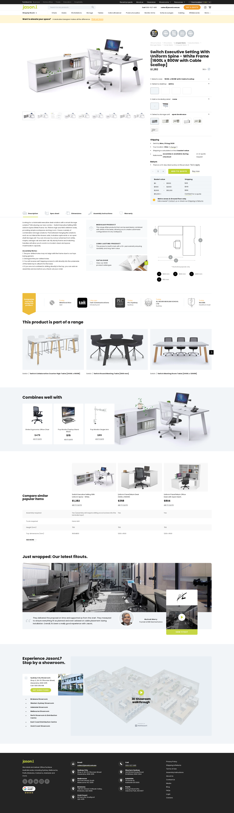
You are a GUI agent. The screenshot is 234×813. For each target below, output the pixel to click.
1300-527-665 (151, 7)
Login (168, 794)
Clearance (151, 2)
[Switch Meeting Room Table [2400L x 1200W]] (181, 349)
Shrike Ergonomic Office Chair (37, 430)
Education (67, 2)
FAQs (168, 790)
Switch (25, 373)
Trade (58, 2)
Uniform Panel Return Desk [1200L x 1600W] (128, 495)
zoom (84, 68)
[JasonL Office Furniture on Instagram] (41, 781)
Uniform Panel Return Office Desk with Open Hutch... (175, 495)
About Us (169, 776)
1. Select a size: (172, 79)
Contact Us (170, 780)
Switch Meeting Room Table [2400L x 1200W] (177, 373)
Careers (169, 798)
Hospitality (78, 2)
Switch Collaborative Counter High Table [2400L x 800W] (55, 373)
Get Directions (41, 690)
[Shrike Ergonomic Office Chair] (37, 415)
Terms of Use (171, 769)
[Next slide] (211, 352)
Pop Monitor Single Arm (99, 430)
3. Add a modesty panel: (163, 99)
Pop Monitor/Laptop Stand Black (68, 431)
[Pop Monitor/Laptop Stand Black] (68, 415)
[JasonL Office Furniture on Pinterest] (47, 781)
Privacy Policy (171, 762)
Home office (48, 2)
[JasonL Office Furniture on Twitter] (24, 781)
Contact (188, 194)
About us (139, 2)
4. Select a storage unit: (168, 114)
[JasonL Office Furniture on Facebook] (30, 781)
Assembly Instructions (175, 772)
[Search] (92, 7)
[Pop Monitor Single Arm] (99, 415)
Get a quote (192, 7)
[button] (210, 7)
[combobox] (71, 7)
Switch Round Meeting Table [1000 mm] (111, 373)
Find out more (97, 19)
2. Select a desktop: (162, 84)
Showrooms (164, 2)
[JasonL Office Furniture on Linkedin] (36, 781)
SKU (204, 69)
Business (36, 2)
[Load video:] (182, 617)
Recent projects (126, 2)
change (173, 147)
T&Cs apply (195, 165)
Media (168, 783)
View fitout (182, 632)
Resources (178, 2)
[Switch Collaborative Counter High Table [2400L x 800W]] (53, 349)
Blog (168, 787)
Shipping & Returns (173, 765)
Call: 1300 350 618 (37, 685)
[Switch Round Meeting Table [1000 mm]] (117, 349)
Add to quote (179, 171)
